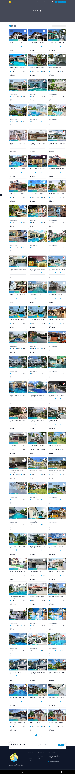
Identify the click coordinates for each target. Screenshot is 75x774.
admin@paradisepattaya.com (54, 761)
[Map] (15, 26)
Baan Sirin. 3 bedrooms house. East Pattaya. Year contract (44, 723)
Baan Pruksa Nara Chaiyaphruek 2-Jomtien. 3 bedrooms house (44, 672)
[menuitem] (50, 4)
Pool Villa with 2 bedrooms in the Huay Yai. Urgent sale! (24, 219)
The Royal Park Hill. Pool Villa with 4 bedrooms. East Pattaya (44, 194)
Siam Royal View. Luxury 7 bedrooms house (40, 294)
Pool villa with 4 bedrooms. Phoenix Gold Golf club (42, 370)
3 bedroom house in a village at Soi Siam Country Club (43, 445)
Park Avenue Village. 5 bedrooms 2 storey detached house (24, 118)
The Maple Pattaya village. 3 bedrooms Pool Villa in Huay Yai (44, 496)
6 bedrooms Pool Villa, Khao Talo (18, 244)
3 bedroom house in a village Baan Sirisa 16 (40, 42)
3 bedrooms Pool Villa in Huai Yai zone (19, 521)
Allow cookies (64, 772)
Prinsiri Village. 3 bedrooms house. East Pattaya (60, 320)
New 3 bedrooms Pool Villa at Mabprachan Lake (41, 93)
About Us (30, 755)
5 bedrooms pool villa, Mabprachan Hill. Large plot (42, 345)
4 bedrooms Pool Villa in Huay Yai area (19, 345)
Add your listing (62, 2)
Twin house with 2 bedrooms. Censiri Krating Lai (61, 345)
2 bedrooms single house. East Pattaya (39, 597)
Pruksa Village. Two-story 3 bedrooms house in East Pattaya (24, 269)
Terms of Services (41, 755)
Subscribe (61, 744)
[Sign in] (56, 2)
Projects (33, 2)
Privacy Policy (40, 757)
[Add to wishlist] (25, 31)
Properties (39, 2)
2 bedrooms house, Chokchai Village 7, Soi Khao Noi (61, 521)
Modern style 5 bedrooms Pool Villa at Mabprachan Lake (24, 320)
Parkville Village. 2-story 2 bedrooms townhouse (61, 697)
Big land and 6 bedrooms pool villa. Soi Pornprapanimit (43, 395)
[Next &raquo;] (41, 735)
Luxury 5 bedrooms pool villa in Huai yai (40, 219)
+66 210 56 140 (52, 764)
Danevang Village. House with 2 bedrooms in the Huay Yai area (25, 194)
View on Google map (52, 759)
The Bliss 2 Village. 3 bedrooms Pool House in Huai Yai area (24, 68)
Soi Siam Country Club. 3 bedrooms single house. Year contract (45, 647)
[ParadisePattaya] (10, 1)
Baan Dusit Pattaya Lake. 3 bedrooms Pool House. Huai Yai (24, 647)
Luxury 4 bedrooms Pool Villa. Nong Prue (40, 269)
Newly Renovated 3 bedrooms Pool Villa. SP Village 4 (62, 68)
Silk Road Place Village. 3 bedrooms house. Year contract (24, 93)
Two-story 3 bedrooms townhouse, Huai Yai (59, 597)
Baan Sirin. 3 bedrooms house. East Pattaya (59, 723)
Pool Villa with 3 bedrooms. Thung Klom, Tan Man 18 (62, 370)
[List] (12, 26)
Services (30, 758)
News (30, 757)
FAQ (39, 758)
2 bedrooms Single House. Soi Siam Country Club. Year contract (25, 571)
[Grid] (10, 26)
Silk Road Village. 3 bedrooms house (58, 93)
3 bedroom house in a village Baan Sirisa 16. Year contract (24, 42)
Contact (45, 2)
